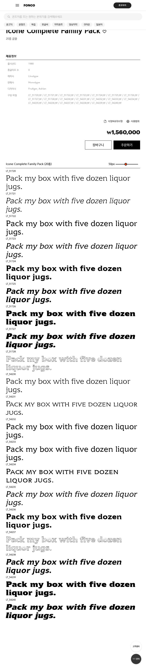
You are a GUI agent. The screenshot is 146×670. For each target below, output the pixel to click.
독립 (33, 24)
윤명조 (22, 24)
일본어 (99, 24)
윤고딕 (9, 24)
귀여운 (87, 24)
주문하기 (127, 145)
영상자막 (73, 24)
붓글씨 (45, 24)
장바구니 (98, 145)
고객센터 (136, 646)
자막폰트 (58, 24)
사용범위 (135, 121)
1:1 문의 (136, 659)
